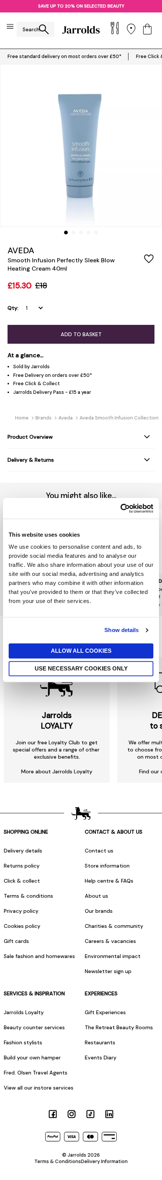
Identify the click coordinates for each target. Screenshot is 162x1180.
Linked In (109, 1114)
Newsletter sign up (108, 971)
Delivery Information (104, 1161)
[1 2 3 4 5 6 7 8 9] (36, 307)
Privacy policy (21, 911)
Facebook (52, 1114)
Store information (107, 865)
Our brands (99, 911)
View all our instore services (38, 1087)
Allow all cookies (81, 650)
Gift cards (16, 941)
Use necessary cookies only (81, 668)
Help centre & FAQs (109, 880)
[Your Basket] (147, 29)
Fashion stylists (23, 1042)
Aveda (21, 250)
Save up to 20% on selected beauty (81, 6)
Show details (121, 630)
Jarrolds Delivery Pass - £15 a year (52, 392)
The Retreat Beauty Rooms (119, 1027)
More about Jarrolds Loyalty (56, 771)
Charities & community (114, 926)
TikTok (90, 1114)
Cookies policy (22, 926)
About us (96, 895)
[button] (66, 232)
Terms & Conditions (57, 1161)
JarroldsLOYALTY (57, 720)
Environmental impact (113, 956)
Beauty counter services (34, 1027)
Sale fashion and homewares (39, 956)
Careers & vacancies (110, 941)
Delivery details (23, 850)
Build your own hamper (32, 1057)
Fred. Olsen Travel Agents (35, 1072)
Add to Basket (81, 334)
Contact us (99, 850)
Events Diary (100, 1057)
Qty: (13, 308)
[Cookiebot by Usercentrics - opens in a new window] (120, 508)
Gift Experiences (105, 1012)
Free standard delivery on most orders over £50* (64, 56)
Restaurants (100, 1042)
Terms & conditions (28, 895)
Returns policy (22, 865)
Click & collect (22, 880)
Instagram (71, 1114)
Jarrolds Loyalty (24, 1012)
